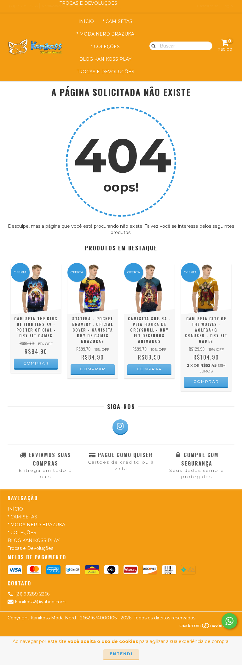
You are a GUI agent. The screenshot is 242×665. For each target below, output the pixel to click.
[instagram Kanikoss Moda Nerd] (120, 427)
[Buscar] (152, 45)
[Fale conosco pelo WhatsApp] (229, 621)
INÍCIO (86, 21)
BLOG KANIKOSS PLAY (105, 59)
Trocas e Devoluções (105, 72)
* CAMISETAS (117, 21)
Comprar (36, 363)
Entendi (121, 653)
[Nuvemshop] (206, 627)
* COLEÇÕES (105, 46)
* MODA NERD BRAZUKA (105, 34)
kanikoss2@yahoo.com (40, 602)
